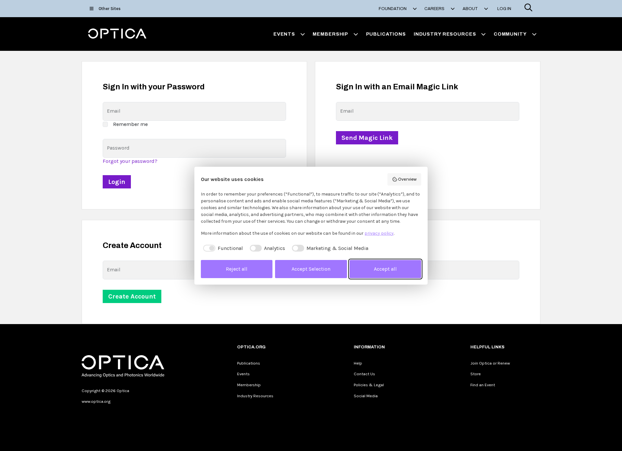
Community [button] (510, 34)
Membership (249, 384)
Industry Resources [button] (445, 34)
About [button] (471, 8)
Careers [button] (434, 8)
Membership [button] (330, 34)
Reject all (237, 269)
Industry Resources (255, 395)
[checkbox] (222, 248)
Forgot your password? (130, 161)
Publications (386, 34)
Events (243, 373)
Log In (504, 8)
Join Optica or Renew (490, 363)
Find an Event (482, 384)
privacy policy (379, 233)
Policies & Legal (369, 384)
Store (475, 373)
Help (358, 363)
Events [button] (284, 34)
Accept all (385, 269)
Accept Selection (311, 269)
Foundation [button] (393, 8)
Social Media (366, 395)
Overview (407, 179)
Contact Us (364, 373)
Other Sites (109, 8)
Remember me (130, 124)
